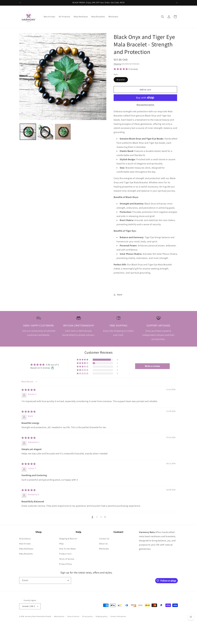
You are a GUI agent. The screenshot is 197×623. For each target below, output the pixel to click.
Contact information (118, 616)
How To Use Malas (67, 548)
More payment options (145, 104)
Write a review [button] (152, 366)
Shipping (117, 64)
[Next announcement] (177, 2)
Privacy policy (87, 616)
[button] (162, 17)
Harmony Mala (30, 616)
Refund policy (59, 616)
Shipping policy (102, 616)
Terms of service (73, 616)
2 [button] (97, 516)
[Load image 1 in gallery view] (28, 132)
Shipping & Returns (68, 538)
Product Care (65, 553)
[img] (28, 389)
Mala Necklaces (26, 548)
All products (25, 538)
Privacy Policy (65, 564)
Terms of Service (66, 559)
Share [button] (119, 294)
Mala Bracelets (26, 553)
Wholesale (104, 548)
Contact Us (104, 538)
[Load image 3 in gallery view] (63, 132)
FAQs (61, 543)
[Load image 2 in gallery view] (45, 132)
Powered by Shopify (43, 616)
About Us (103, 543)
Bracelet (121, 79)
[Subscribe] (68, 580)
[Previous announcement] (20, 2)
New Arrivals (25, 543)
